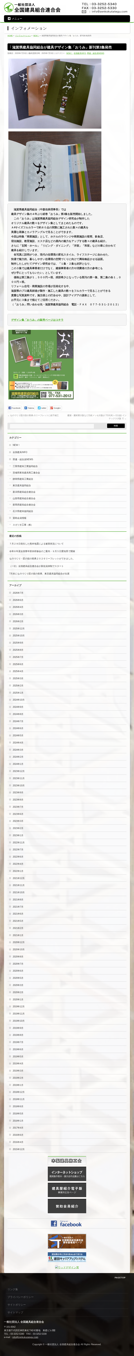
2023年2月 (18, 828)
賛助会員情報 (19, 518)
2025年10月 (19, 635)
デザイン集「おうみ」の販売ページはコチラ (37, 319)
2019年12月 (19, 1006)
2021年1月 (18, 935)
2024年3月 (18, 750)
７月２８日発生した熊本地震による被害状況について (36, 543)
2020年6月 (18, 970)
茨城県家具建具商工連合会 (26, 472)
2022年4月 (18, 864)
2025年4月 (18, 671)
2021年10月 (19, 892)
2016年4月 (18, 1142)
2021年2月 (18, 928)
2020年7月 (18, 963)
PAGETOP (120, 1277)
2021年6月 (18, 913)
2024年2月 (18, 757)
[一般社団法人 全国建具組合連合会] (32, 9)
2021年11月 (19, 885)
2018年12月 (19, 1092)
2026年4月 (18, 607)
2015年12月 (19, 1149)
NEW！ (69, 53)
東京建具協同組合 (22, 485)
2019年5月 (18, 1056)
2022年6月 (18, 856)
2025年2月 (18, 685)
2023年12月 (19, 771)
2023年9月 (18, 792)
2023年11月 (19, 778)
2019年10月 (19, 1021)
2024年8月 (18, 714)
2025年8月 (18, 650)
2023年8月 (18, 799)
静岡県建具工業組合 (23, 479)
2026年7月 (18, 593)
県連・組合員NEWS (95, 53)
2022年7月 (18, 849)
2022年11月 (19, 842)
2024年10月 (19, 699)
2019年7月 (18, 1042)
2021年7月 (18, 906)
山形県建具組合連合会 (24, 498)
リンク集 (13, 1289)
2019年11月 (19, 1013)
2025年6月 (18, 664)
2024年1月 (18, 764)
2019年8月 (18, 1035)
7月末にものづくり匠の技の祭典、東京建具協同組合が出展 (39, 573)
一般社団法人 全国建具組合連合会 (62, 1344)
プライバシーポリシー (21, 1296)
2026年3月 (18, 614)
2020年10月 (19, 949)
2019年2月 (18, 1078)
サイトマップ (15, 1312)
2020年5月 (18, 978)
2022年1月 (18, 871)
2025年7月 (18, 657)
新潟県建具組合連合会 (24, 492)
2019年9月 (18, 1028)
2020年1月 (18, 999)
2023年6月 (18, 814)
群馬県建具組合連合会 (24, 504)
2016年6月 (18, 1135)
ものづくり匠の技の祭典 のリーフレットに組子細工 (33, 415)
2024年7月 (18, 721)
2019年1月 (18, 1085)
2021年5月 (18, 921)
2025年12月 (19, 628)
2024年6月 (18, 728)
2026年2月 (18, 621)
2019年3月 (18, 1070)
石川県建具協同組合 (23, 511)
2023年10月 (19, 785)
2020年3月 (18, 985)
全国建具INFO (80, 53)
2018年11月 (19, 1099)
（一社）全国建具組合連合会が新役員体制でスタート (36, 566)
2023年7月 (18, 807)
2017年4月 (18, 1127)
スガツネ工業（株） (23, 525)
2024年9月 (18, 707)
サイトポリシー (17, 1304)
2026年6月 (18, 600)
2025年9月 (18, 642)
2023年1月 (18, 835)
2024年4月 (18, 742)
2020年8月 (18, 956)
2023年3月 (18, 821)
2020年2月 (18, 992)
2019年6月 (18, 1049)
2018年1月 (18, 1120)
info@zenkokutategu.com (25, 1337)
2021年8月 (18, 899)
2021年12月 (19, 878)
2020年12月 (19, 942)
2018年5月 (18, 1113)
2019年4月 (18, 1063)
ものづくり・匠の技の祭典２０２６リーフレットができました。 (42, 558)
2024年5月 (18, 735)
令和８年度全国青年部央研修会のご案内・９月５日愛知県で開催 (42, 551)
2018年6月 (18, 1106)
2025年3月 (18, 678)
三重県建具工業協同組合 (25, 466)
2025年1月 (18, 692)
